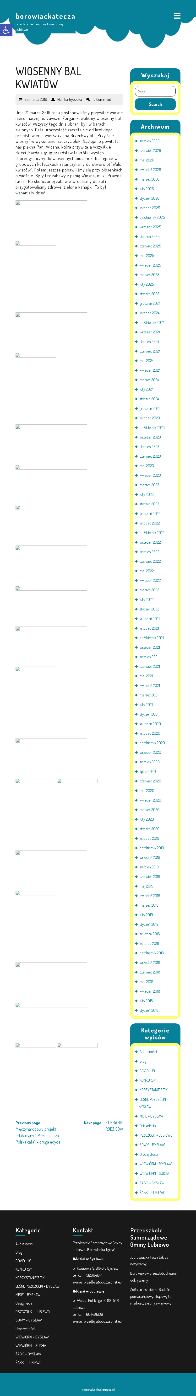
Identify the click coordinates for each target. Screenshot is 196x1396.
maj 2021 (146, 676)
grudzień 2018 (150, 933)
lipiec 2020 (148, 771)
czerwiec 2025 (150, 246)
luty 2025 (147, 284)
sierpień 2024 (149, 341)
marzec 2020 (149, 809)
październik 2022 (152, 532)
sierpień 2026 (150, 141)
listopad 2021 (149, 628)
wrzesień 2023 (150, 437)
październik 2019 (152, 847)
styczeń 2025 (149, 293)
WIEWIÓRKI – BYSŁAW (156, 1163)
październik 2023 (152, 427)
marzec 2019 (149, 905)
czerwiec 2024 (150, 351)
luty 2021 (146, 704)
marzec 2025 (149, 274)
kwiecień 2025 (150, 265)
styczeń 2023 (149, 504)
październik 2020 (152, 742)
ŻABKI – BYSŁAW (152, 1183)
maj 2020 (147, 790)
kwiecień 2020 (150, 800)
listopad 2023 (150, 418)
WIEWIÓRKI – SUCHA (154, 1173)
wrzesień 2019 (150, 857)
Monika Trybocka (69, 97)
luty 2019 (146, 914)
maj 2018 (146, 981)
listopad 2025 (150, 207)
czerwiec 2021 (150, 666)
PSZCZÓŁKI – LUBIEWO (156, 1135)
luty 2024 (146, 389)
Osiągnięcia (148, 1125)
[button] (6, 30)
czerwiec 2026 (150, 150)
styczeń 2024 (149, 398)
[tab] (177, 16)
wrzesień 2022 (150, 542)
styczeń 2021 (149, 714)
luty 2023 (147, 494)
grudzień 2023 (150, 408)
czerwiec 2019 (150, 876)
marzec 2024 (149, 379)
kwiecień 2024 (150, 370)
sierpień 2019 (149, 867)
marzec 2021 (149, 695)
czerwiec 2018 (150, 972)
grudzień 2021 (150, 618)
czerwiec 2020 (150, 781)
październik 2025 (152, 217)
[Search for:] (155, 91)
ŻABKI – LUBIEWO (152, 1192)
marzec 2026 (149, 179)
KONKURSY (148, 1080)
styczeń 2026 (149, 198)
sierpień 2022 (149, 551)
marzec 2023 (149, 484)
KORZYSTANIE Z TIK (154, 1089)
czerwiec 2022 (150, 561)
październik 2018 (152, 953)
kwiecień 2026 (150, 169)
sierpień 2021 (149, 656)
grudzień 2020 (150, 723)
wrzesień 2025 (150, 227)
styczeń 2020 (149, 828)
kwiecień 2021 (150, 685)
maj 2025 (147, 255)
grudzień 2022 (150, 513)
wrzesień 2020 (150, 752)
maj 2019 (146, 886)
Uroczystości (149, 1154)
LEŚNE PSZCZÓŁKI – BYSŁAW (38, 1286)
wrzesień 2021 (150, 647)
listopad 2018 (149, 943)
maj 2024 (146, 360)
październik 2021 (152, 637)
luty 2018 (146, 1000)
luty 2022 (147, 599)
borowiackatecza (46, 16)
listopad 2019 (149, 838)
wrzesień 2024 (150, 332)
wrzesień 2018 (150, 962)
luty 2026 (147, 188)
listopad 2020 (150, 733)
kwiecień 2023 (150, 475)
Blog (143, 1061)
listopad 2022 (150, 523)
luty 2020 (147, 819)
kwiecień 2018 (150, 991)
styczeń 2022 (149, 609)
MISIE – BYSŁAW (151, 1116)
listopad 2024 (149, 312)
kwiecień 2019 (150, 895)
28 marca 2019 (36, 97)
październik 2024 (152, 322)
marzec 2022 (149, 590)
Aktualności (148, 1051)
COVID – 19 (147, 1070)
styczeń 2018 (149, 1010)
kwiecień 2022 (150, 580)
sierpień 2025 (149, 236)
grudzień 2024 (150, 303)
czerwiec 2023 (150, 456)
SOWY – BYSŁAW (152, 1144)
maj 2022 (147, 570)
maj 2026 (147, 160)
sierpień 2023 (149, 446)
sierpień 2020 (150, 762)
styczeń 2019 (149, 924)
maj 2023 (147, 465)
